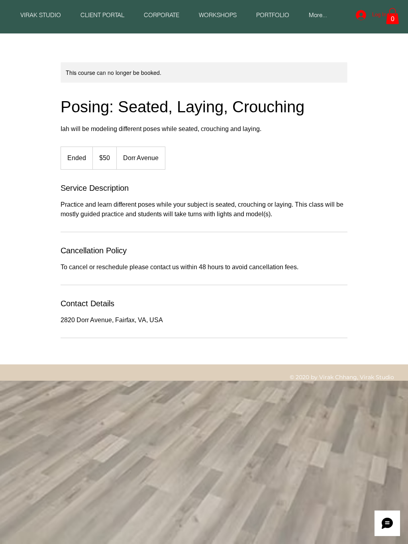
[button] (102, 15)
